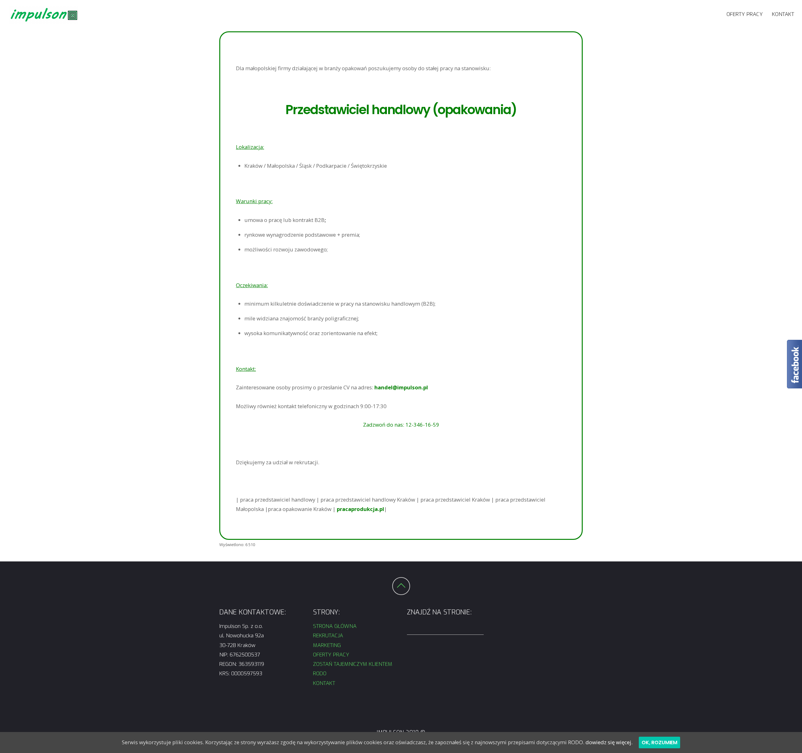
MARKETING (327, 645)
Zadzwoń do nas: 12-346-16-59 (401, 424)
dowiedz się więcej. (609, 742)
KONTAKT (783, 14)
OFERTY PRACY (744, 14)
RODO (319, 673)
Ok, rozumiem (659, 742)
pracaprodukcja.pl (360, 509)
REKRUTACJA (329, 635)
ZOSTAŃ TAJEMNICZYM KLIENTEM (352, 664)
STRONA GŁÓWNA (335, 626)
